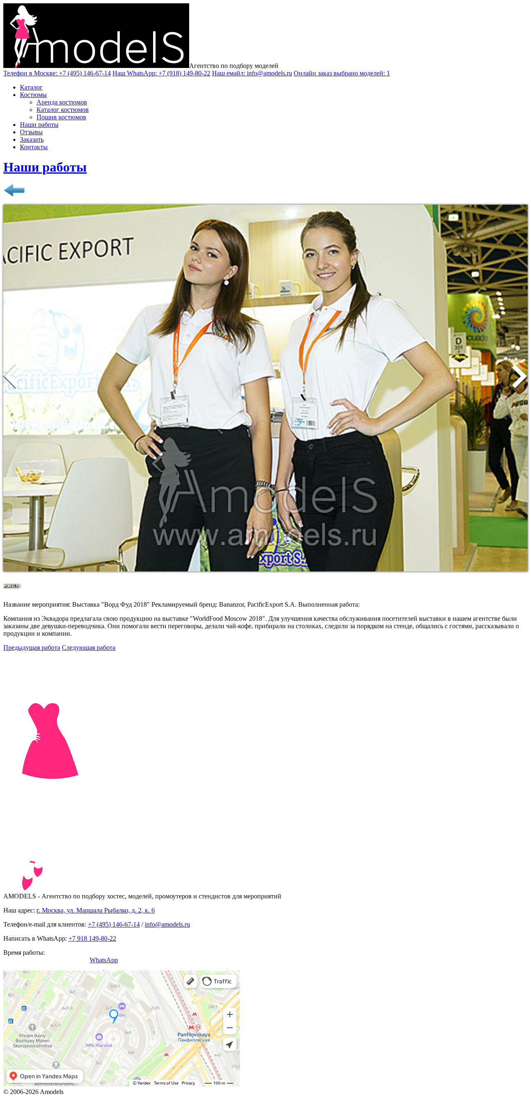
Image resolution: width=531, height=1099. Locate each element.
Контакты (34, 146)
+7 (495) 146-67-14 (114, 924)
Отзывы (31, 132)
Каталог (31, 87)
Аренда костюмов (62, 102)
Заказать (32, 139)
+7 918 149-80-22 (92, 938)
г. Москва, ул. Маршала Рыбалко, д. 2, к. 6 (96, 910)
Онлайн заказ (342, 73)
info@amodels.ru (167, 924)
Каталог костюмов (63, 109)
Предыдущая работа (31, 647)
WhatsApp (104, 959)
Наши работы (39, 124)
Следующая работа (88, 647)
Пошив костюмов (61, 117)
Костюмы (33, 94)
